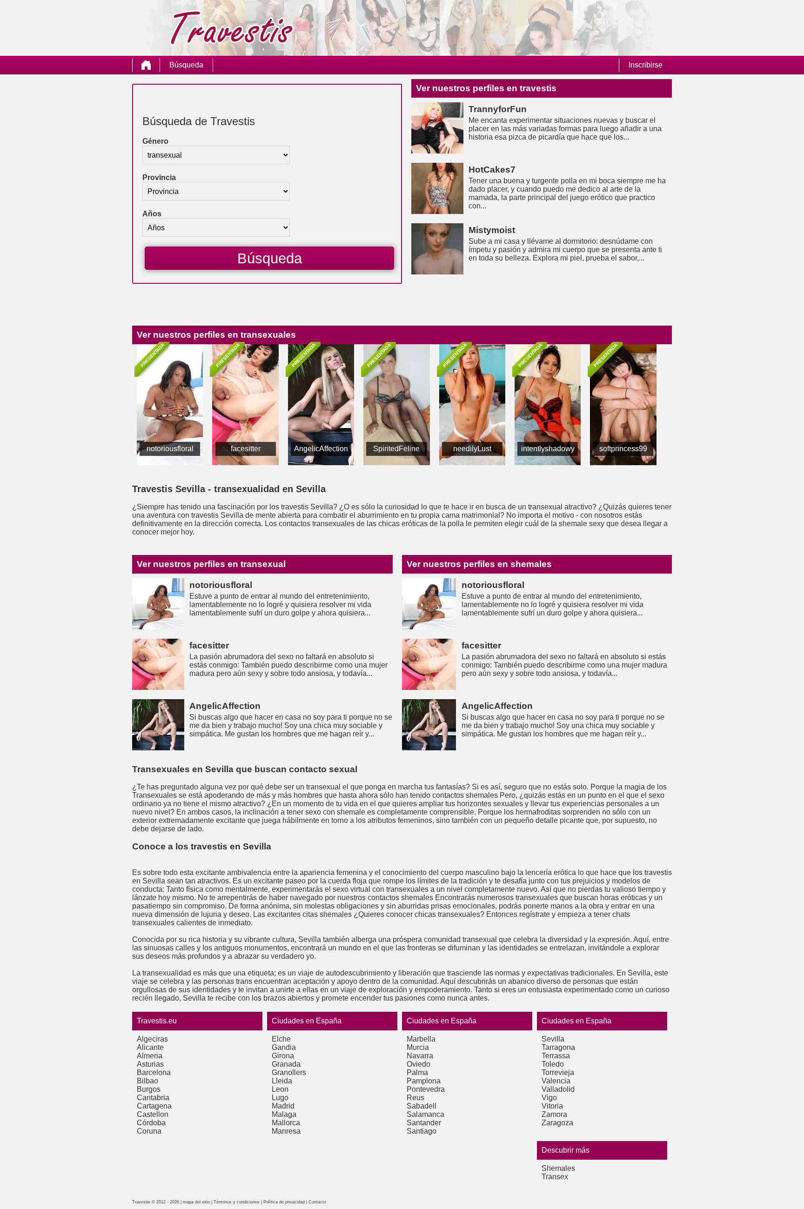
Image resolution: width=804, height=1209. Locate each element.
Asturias (150, 1064)
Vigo (549, 1098)
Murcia (418, 1047)
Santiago (421, 1131)
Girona (283, 1056)
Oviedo (418, 1064)
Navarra (420, 1056)
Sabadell (421, 1106)
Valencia (556, 1081)
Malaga (284, 1114)
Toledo (553, 1064)
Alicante (150, 1047)
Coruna (149, 1131)
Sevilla (553, 1039)
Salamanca (425, 1114)
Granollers (289, 1072)
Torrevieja (558, 1072)
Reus (415, 1098)
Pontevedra (426, 1089)
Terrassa (556, 1056)
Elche (281, 1039)
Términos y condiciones (237, 1202)
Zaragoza (557, 1123)
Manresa (286, 1131)
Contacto (317, 1202)
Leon (280, 1089)
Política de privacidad (284, 1202)
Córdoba (151, 1123)
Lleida (282, 1081)
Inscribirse (646, 65)
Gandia (284, 1047)
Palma (417, 1072)
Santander (424, 1123)
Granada (286, 1064)
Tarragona (558, 1047)
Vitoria (552, 1106)
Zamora (554, 1114)
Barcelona (154, 1072)
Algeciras (152, 1039)
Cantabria (153, 1098)
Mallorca (286, 1123)
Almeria (149, 1056)
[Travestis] (146, 65)
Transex (555, 1177)
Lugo (280, 1098)
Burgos (149, 1089)
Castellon (152, 1114)
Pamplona (424, 1081)
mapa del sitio (196, 1202)
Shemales (558, 1168)
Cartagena (154, 1106)
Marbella (421, 1039)
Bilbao (147, 1081)
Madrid (283, 1106)
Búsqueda (186, 65)
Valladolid (558, 1089)
